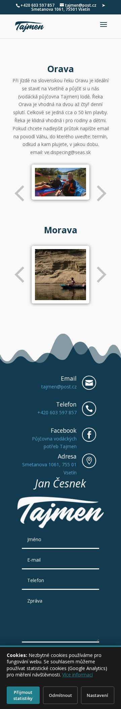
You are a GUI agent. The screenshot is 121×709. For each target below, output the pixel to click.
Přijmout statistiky (23, 695)
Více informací (77, 674)
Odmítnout (60, 695)
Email (69, 378)
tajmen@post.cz (59, 386)
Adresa (67, 456)
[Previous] (20, 193)
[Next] (101, 193)
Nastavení (97, 695)
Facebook (64, 430)
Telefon (66, 404)
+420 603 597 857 (37, 5)
